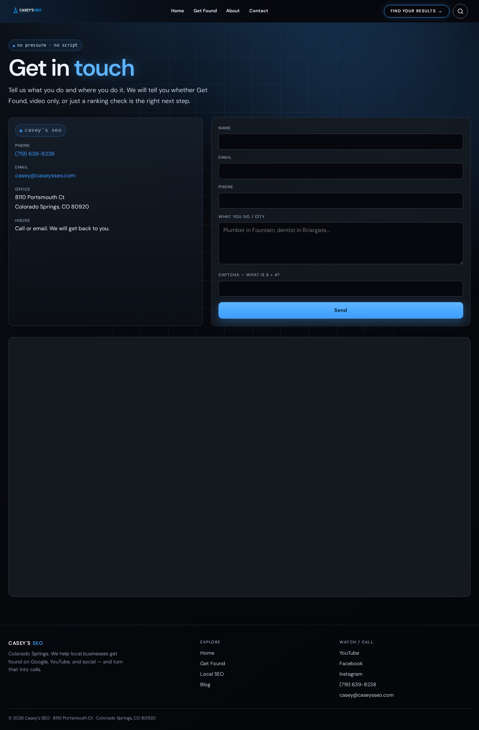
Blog (205, 684)
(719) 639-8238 (35, 153)
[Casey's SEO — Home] (33, 11)
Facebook (351, 663)
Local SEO (212, 674)
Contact (258, 11)
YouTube (349, 653)
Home (177, 11)
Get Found (205, 11)
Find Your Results (417, 11)
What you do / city (241, 216)
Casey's (25, 643)
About (233, 11)
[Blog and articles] (460, 11)
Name (224, 128)
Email (225, 157)
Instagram (351, 674)
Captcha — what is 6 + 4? (249, 275)
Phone (226, 187)
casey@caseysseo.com (45, 175)
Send (340, 310)
